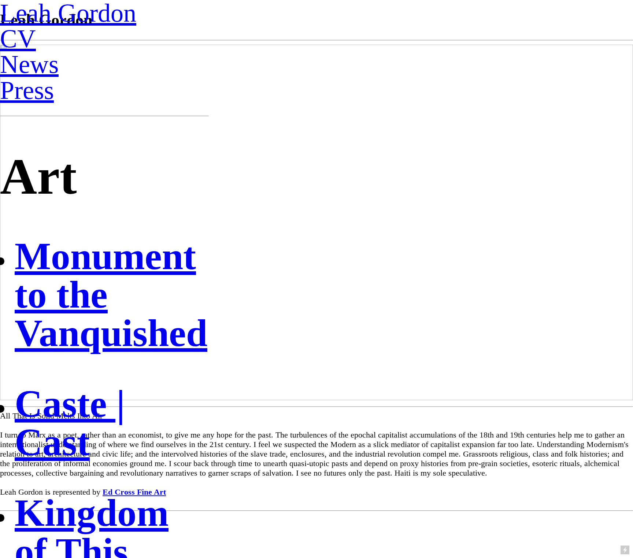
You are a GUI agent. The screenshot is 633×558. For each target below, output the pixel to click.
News (29, 64)
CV (18, 38)
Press (27, 90)
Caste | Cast (70, 423)
